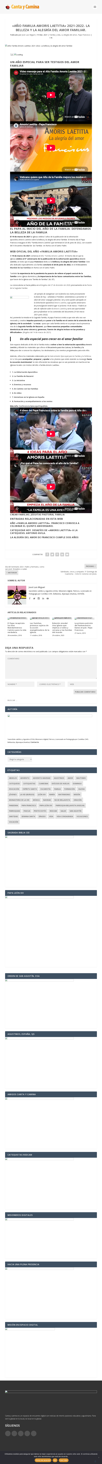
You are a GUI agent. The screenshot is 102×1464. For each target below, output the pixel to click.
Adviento (24, 778)
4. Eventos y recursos (21, 384)
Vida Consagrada (65, 816)
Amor (70, 778)
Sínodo (42, 816)
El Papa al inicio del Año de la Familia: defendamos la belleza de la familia (50, 230)
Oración (78, 800)
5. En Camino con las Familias (25, 389)
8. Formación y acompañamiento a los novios (32, 401)
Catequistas (29, 783)
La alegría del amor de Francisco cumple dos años (44, 537)
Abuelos (13, 778)
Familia (57, 789)
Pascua (27, 811)
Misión (77, 794)
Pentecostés (40, 811)
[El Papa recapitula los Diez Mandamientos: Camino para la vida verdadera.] (17, 619)
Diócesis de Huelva (60, 783)
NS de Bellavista (62, 800)
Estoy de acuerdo (43, 1460)
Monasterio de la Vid (19, 800)
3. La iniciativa (18, 380)
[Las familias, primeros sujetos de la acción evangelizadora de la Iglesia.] (40, 619)
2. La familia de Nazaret (23, 376)
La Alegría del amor (69, 35)
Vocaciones (82, 816)
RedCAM (53, 811)
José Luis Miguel (28, 35)
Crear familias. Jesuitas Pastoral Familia (37, 514)
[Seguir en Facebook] (8, 1433)
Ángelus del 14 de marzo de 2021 (36, 332)
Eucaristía (46, 789)
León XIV (42, 794)
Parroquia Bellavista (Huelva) (70, 805)
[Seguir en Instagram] (21, 1433)
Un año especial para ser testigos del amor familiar (44, 63)
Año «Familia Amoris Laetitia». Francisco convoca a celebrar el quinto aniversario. (44, 524)
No (55, 1460)
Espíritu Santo (30, 789)
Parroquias (14, 811)
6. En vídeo (17, 393)
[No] (98, 1457)
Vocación (13, 822)
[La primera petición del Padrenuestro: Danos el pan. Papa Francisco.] (85, 619)
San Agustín (75, 811)
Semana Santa (28, 816)
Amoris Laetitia (60, 302)
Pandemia (13, 805)
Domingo (77, 783)
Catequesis (14, 783)
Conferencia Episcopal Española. (33, 406)
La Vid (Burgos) (27, 794)
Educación (14, 789)
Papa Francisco (84, 35)
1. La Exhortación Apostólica (24, 372)
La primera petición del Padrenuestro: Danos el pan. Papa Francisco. (84, 626)
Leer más (63, 1460)
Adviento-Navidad (41, 778)
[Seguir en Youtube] (33, 1433)
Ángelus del (55, 285)
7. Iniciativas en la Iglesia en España (28, 397)
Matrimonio (64, 794)
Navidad (47, 800)
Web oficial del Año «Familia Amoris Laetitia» (44, 251)
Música (36, 800)
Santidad (13, 816)
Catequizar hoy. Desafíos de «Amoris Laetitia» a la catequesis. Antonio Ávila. (43, 532)
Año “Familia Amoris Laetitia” (52, 256)
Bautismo (81, 778)
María (52, 794)
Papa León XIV (46, 805)
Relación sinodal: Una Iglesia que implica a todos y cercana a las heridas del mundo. (62, 627)
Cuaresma (43, 783)
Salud (63, 811)
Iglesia (81, 789)
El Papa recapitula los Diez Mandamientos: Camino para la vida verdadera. (17, 627)
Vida (51, 816)
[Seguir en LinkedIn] (27, 1433)
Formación (69, 789)
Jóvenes (13, 794)
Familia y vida (55, 35)
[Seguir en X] (14, 1433)
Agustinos (59, 778)
